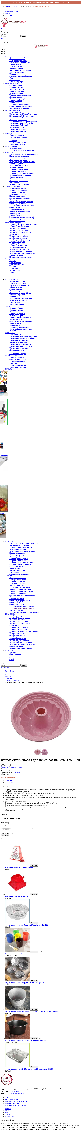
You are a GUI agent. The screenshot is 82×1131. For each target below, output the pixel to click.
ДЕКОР (8, 306)
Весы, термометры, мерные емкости (23, 154)
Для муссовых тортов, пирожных (22, 205)
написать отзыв (16, 767)
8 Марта (12, 266)
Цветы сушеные (15, 97)
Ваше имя (4, 822)
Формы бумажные (16, 215)
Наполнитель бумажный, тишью (22, 253)
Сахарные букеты (16, 85)
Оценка (3, 827)
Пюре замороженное (17, 59)
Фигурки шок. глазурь (18, 137)
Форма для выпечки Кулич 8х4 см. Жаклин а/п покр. (25, 1040)
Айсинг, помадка (15, 64)
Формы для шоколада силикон (21, 200)
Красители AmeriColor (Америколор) (23, 114)
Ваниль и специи (15, 66)
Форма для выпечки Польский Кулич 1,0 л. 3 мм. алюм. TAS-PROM (31, 1011)
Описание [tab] (8, 781)
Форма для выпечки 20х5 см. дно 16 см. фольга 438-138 (26, 925)
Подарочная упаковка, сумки (20, 257)
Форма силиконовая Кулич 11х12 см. (19, 954)
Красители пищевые (12, 110)
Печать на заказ (15, 148)
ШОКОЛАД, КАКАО (13, 356)
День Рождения (15, 263)
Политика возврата (12, 1103)
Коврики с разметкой (17, 171)
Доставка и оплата (12, 1099)
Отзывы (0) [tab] (9, 782)
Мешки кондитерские (17, 164)
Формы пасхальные (17, 221)
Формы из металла (16, 207)
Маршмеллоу (14, 103)
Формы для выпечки (17, 204)
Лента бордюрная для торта (20, 165)
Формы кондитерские (13, 186)
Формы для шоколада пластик (21, 202)
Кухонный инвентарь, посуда (20, 158)
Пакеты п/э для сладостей (19, 249)
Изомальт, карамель (17, 68)
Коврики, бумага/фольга (18, 169)
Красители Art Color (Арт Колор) (22, 116)
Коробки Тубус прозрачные (19, 226)
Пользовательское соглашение (16, 1101)
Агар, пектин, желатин (18, 61)
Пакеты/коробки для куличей (20, 251)
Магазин (8, 1109)
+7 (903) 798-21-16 (11, 6)
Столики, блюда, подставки (20, 175)
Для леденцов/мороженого (19, 198)
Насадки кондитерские (18, 160)
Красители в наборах (17, 131)
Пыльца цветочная (16, 127)
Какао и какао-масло (17, 143)
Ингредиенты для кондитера (15, 57)
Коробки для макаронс (18, 245)
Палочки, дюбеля (16, 167)
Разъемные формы (16, 209)
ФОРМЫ (8, 576)
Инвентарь (9, 152)
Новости (8, 1112)
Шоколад (8, 133)
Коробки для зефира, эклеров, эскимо (23, 240)
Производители (11, 1116)
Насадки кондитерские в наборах (22, 162)
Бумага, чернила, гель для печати (22, 150)
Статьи (7, 1114)
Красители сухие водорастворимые (23, 122)
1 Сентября (13, 268)
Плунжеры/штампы (17, 196)
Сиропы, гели (14, 80)
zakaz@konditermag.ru (41, 6)
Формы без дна (15, 213)
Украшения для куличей (19, 104)
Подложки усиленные (17, 228)
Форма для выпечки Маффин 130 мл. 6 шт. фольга (24, 983)
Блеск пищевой (15, 112)
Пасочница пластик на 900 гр (16, 896)
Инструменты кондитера (19, 156)
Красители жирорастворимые (21, 124)
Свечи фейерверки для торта (20, 106)
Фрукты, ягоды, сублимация (20, 99)
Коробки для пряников (18, 238)
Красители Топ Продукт (18, 118)
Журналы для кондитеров (19, 184)
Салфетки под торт (16, 234)
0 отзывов (4, 767)
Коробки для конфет (17, 244)
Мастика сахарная (16, 72)
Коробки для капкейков (18, 236)
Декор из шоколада (16, 135)
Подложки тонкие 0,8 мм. (19, 230)
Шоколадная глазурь (17, 144)
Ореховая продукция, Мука (20, 70)
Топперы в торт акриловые (20, 95)
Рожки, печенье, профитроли (20, 76)
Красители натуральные (18, 125)
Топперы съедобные (17, 91)
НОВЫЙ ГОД (14, 270)
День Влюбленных (16, 265)
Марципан (13, 74)
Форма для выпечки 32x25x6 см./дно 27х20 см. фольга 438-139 (29, 1069)
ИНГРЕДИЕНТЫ (11, 279)
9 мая (11, 272)
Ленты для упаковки (17, 247)
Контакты (8, 1111)
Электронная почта (8, 825)
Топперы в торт (15, 101)
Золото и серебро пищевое (19, 108)
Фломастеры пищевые (18, 120)
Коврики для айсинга (17, 192)
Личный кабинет (11, 671)
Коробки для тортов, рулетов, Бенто (23, 225)
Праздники (9, 259)
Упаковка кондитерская (13, 223)
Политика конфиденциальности (17, 1105)
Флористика (14, 183)
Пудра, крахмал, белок (18, 78)
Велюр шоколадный (17, 139)
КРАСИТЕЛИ (10, 333)
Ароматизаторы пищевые (19, 63)
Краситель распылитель (18, 129)
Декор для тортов (11, 83)
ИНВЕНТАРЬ (10, 541)
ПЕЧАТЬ (8, 369)
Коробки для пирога (17, 242)
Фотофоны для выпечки (18, 181)
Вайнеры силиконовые (18, 190)
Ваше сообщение (7, 833)
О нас (7, 1097)
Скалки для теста (16, 177)
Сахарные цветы (16, 87)
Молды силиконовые (17, 188)
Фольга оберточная (16, 255)
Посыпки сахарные (16, 93)
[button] (2, 28)
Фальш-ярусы (14, 179)
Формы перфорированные (19, 211)
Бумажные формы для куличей (21, 217)
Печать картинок (11, 146)
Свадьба (12, 261)
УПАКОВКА (10, 614)
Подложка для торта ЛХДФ (20, 232)
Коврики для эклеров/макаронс (21, 173)
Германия (16, 773)
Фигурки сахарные (16, 89)
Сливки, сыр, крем (16, 82)
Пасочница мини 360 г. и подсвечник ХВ (20, 867)
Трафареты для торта (17, 194)
